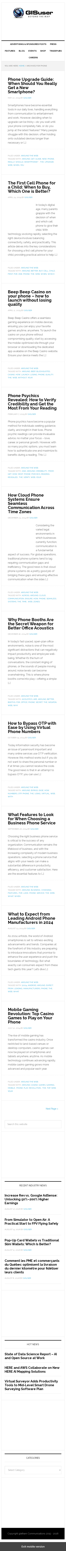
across (25, 595)
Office (24, 702)
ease (41, 790)
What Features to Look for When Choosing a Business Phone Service (32, 818)
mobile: (11, 1088)
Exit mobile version (33, 1546)
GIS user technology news (33, 13)
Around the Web (29, 156)
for (15, 274)
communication (16, 598)
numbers (12, 793)
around (26, 159)
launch (25, 374)
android (32, 985)
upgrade (49, 162)
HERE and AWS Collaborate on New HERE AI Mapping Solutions (32, 1369)
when (16, 165)
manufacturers (31, 988)
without (22, 377)
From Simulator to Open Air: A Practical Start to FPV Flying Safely (31, 1221)
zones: (36, 602)
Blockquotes (43, 371)
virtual (45, 793)
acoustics (27, 699)
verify (27, 477)
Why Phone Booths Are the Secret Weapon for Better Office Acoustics (31, 623)
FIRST (10, 274)
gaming (50, 1085)
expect (49, 985)
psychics (35, 474)
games (42, 1085)
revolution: (35, 1088)
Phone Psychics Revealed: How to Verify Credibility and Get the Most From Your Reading (32, 402)
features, (13, 893)
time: (24, 602)
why (15, 705)
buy (41, 271)
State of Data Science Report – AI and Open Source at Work (31, 1356)
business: (36, 890)
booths (11, 702)
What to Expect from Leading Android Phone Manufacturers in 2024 (31, 918)
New (44, 159)
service (40, 893)
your (30, 377)
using (38, 793)
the (42, 162)
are (35, 699)
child (52, 271)
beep (33, 371)
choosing (46, 890)
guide (38, 159)
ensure (29, 598)
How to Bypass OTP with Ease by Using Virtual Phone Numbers (32, 727)
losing (33, 374)
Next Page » (52, 1108)
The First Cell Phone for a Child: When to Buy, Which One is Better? (31, 187)
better (34, 271)
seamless (51, 598)
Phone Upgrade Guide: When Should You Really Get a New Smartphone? (32, 85)
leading (18, 988)
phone (51, 159)
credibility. (41, 471)
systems (12, 602)
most (20, 474)
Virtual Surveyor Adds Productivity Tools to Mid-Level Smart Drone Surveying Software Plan (31, 1385)
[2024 (24, 985)
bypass (34, 790)
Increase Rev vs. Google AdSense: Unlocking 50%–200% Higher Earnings (31, 1199)
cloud (42, 595)
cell (46, 271)
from (51, 471)
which (51, 274)
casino (11, 374)
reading (45, 474)
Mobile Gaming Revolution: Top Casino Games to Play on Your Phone (31, 1015)
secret (39, 702)
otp (20, 793)
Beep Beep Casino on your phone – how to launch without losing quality (30, 298)
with (10, 796)
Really (11, 162)
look (25, 893)
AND (24, 471)
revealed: (13, 477)
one (20, 274)
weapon (52, 702)
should (19, 162)
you (22, 165)
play (26, 1088)
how (18, 374)
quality (49, 374)
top (48, 1088)
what (10, 896)
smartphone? (31, 162)
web (10, 165)
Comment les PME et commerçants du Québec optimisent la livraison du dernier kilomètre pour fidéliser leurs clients (32, 1266)
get (32, 159)
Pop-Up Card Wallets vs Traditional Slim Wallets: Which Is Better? (32, 1242)
